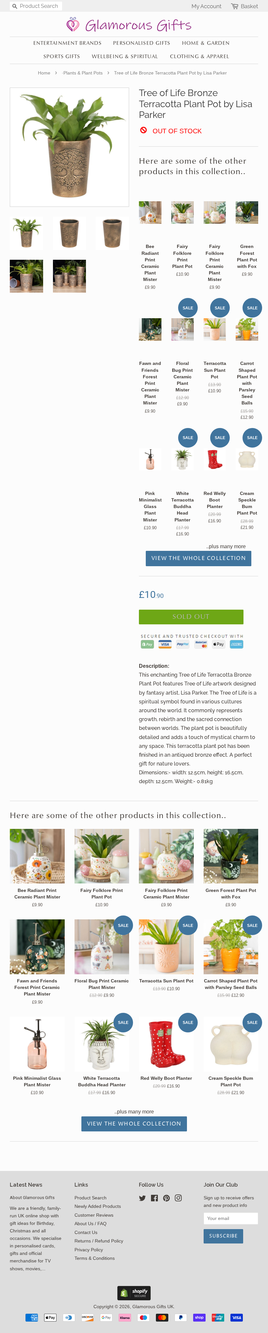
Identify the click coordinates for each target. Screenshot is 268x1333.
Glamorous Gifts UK (153, 1306)
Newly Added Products (98, 1206)
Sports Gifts (61, 56)
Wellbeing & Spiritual (125, 56)
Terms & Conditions (95, 1258)
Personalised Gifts (141, 43)
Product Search (91, 1197)
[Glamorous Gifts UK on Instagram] (178, 1199)
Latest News (26, 1185)
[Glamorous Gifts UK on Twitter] (142, 1199)
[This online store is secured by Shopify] (134, 1298)
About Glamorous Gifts (32, 1197)
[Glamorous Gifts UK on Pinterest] (166, 1199)
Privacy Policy (89, 1249)
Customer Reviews (94, 1215)
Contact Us (86, 1232)
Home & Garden (206, 43)
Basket (249, 6)
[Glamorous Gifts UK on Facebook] (154, 1199)
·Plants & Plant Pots (82, 72)
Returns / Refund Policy (99, 1241)
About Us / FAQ (91, 1223)
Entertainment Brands (67, 43)
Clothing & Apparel (199, 56)
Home (44, 72)
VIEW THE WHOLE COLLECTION (198, 558)
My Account (207, 6)
